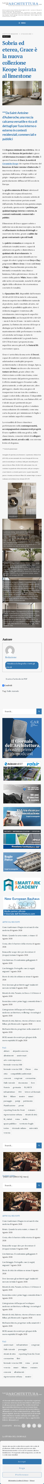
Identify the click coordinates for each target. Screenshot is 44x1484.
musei (30, 1096)
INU (20, 1092)
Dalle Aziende (13, 691)
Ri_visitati (8, 1119)
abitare (7, 1051)
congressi (18, 1078)
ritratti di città (31, 1114)
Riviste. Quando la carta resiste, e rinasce (18, 935)
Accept (22, 1461)
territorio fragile (27, 1124)
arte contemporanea (12, 1060)
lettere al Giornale (32, 1092)
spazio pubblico (10, 1124)
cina (36, 1069)
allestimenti (9, 1055)
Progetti (6, 36)
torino (6, 1128)
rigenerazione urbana (13, 1114)
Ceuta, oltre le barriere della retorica (17, 944)
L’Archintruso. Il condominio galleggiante (19, 960)
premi (21, 1105)
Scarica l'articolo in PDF (16, 679)
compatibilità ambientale (21, 1074)
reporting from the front (14, 1110)
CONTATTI (7, 1426)
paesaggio (8, 1101)
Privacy (32, 1480)
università (33, 1128)
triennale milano (19, 1128)
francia (7, 1087)
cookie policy (19, 1448)
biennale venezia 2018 (13, 1069)
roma (17, 1119)
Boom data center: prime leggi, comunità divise (21, 1001)
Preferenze (22, 1475)
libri (5, 1096)
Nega (22, 1468)
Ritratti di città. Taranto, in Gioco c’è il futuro (20, 993)
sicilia (25, 1119)
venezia (7, 1133)
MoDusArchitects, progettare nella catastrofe (20, 1029)
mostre (22, 1096)
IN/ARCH (28, 1087)
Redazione (14, 34)
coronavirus (30, 1078)
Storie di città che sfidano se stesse (16, 977)
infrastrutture (9, 1092)
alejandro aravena (20, 1051)
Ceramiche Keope (10, 163)
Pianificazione (9, 1105)
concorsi (7, 1078)
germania (17, 1087)
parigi (17, 1101)
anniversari (21, 1055)
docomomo (23, 1083)
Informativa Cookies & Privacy (18, 1480)
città (5, 1074)
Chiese (28, 1069)
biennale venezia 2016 (13, 1065)
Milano (13, 1096)
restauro (31, 1110)
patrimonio (28, 1101)
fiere (33, 1083)
